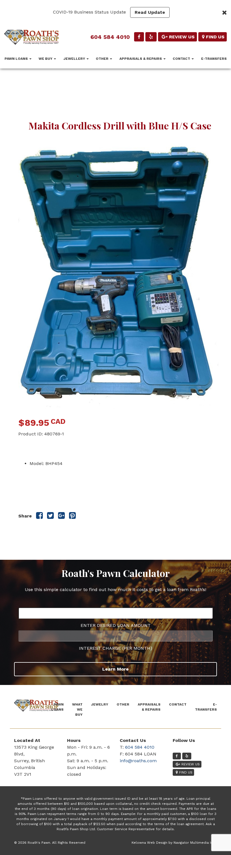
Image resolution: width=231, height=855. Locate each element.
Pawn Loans (17, 59)
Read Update (150, 12)
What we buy (77, 709)
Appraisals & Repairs (141, 59)
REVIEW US (182, 36)
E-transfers (214, 59)
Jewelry (99, 704)
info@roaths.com (138, 760)
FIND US (215, 36)
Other (102, 59)
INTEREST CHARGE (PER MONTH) (115, 648)
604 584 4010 (110, 37)
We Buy (46, 59)
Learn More (115, 669)
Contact (182, 59)
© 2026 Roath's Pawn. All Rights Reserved (49, 843)
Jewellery (74, 59)
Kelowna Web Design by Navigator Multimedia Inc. (174, 843)
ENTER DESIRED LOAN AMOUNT (116, 625)
